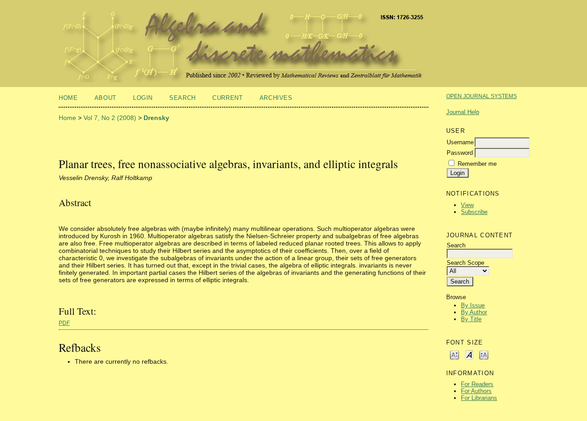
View (467, 205)
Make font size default (469, 354)
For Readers (477, 384)
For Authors (476, 391)
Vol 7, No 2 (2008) (109, 117)
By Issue (473, 305)
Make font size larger (483, 354)
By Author (474, 312)
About (105, 97)
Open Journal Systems (481, 96)
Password (460, 152)
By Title (471, 319)
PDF (64, 323)
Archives (276, 97)
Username (460, 142)
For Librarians (479, 397)
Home (68, 97)
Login (143, 97)
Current (227, 97)
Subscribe (474, 211)
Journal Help (462, 112)
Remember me (477, 163)
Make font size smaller (454, 354)
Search (182, 97)
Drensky (156, 117)
